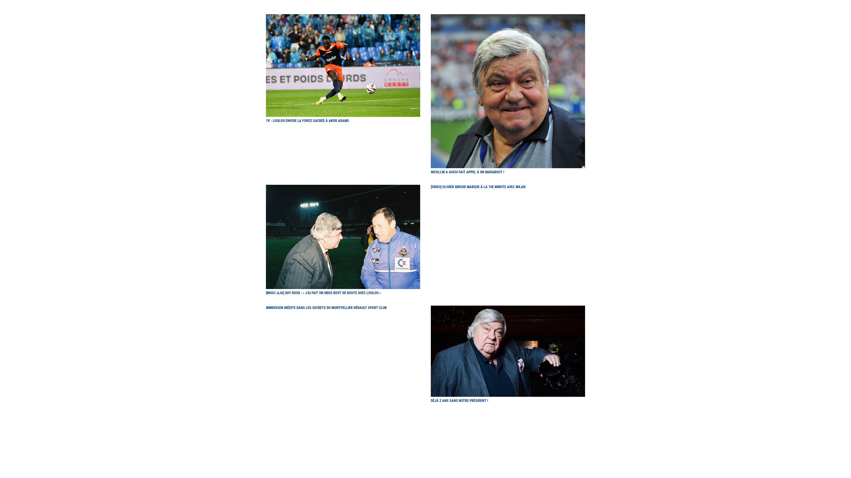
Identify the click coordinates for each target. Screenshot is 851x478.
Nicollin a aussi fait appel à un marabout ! (467, 172)
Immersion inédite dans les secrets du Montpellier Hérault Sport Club (326, 308)
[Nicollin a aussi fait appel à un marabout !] (508, 17)
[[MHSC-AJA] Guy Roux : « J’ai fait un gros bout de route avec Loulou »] (343, 187)
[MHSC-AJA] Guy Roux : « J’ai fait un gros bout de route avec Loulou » (323, 293)
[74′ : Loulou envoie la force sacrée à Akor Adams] (343, 17)
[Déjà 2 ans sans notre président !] (508, 308)
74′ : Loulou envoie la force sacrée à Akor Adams (307, 121)
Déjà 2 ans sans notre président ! (459, 401)
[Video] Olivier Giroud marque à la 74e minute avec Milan (478, 187)
